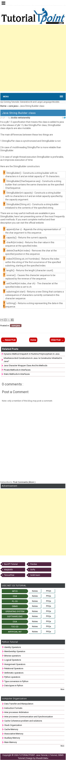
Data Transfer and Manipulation (18, 704)
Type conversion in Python (16, 681)
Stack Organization (13, 725)
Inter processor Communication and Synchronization (28, 716)
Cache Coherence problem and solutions (23, 721)
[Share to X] (8, 319)
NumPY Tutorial (11, 564)
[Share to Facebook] (12, 319)
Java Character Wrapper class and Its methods (25, 365)
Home (3, 106)
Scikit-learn (35, 575)
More (62, 689)
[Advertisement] (33, 58)
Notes (35, 591)
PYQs (48, 596)
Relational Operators (13, 668)
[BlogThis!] (5, 319)
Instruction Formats (13, 708)
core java (13, 106)
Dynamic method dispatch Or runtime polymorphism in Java (31, 354)
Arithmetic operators (13, 673)
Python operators (12, 677)
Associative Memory (13, 733)
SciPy (32, 570)
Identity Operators (12, 647)
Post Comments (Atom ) (24, 482)
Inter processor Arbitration (16, 712)
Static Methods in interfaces (17, 374)
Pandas (33, 564)
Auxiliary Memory (12, 738)
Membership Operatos (14, 651)
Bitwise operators (12, 656)
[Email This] (1, 319)
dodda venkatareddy (20, 117)
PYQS (48, 591)
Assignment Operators (14, 664)
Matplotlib (8, 570)
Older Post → (57, 340)
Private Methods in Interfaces (17, 370)
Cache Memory (11, 729)
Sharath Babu (42, 758)
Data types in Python (13, 685)
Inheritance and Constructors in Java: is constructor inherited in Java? (33, 360)
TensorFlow (9, 575)
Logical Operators (12, 660)
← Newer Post (9, 340)
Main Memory (10, 742)
